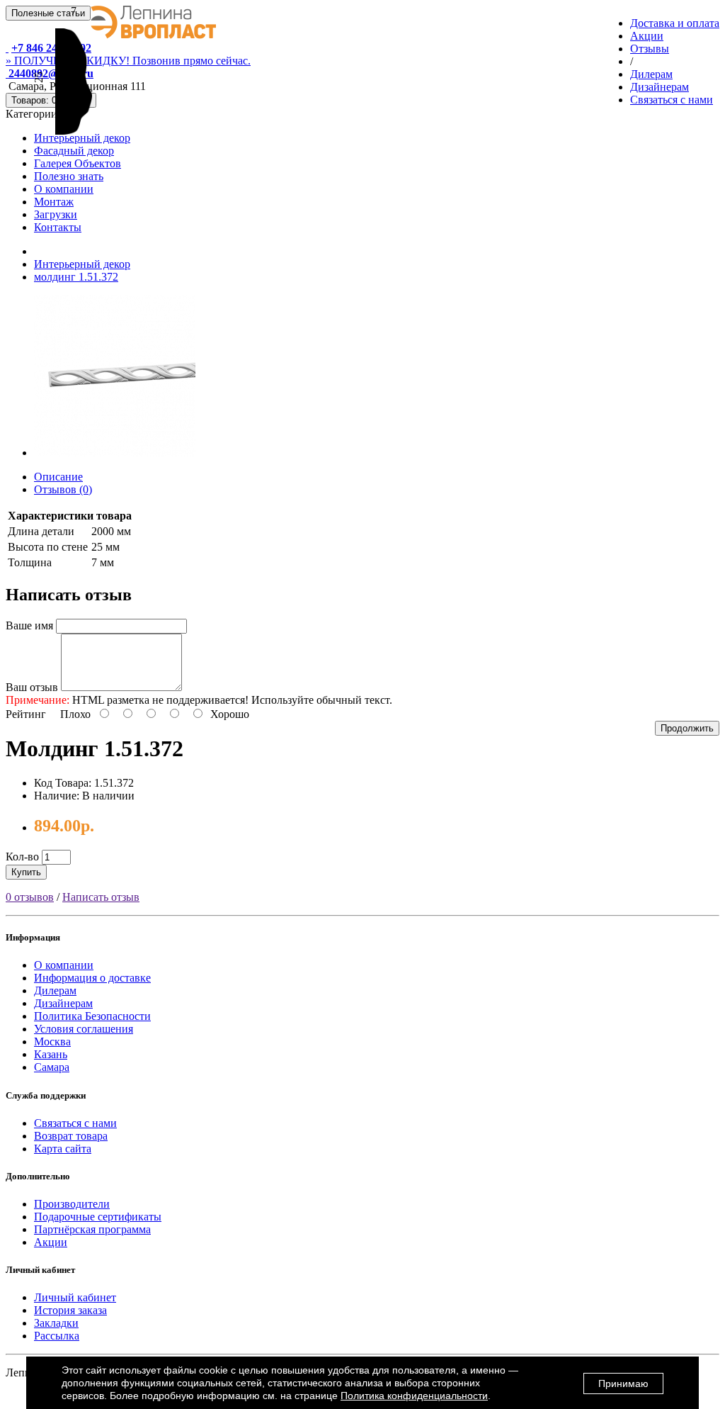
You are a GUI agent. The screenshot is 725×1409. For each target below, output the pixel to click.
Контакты (57, 227)
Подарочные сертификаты (97, 1217)
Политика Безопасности (92, 1016)
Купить (26, 872)
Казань (50, 1054)
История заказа (70, 1310)
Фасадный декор (74, 151)
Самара (51, 1067)
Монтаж (54, 202)
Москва (52, 1041)
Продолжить (687, 728)
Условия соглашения (83, 1029)
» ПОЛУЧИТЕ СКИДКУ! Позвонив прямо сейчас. (128, 61)
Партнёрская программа (92, 1229)
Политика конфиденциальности (414, 1395)
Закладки (56, 1323)
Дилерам (55, 990)
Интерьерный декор (82, 138)
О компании (63, 189)
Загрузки (55, 214)
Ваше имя (29, 625)
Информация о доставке (92, 978)
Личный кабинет (75, 1297)
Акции (50, 1242)
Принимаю (623, 1383)
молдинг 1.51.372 (76, 277)
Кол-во (22, 857)
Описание (58, 477)
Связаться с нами (75, 1123)
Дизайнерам (63, 1003)
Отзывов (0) (63, 489)
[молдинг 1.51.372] (114, 453)
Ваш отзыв (32, 687)
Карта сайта (62, 1149)
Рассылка (56, 1336)
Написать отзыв (100, 897)
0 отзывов (30, 897)
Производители (72, 1204)
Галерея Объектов (77, 163)
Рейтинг (26, 714)
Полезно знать (68, 176)
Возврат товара (71, 1136)
